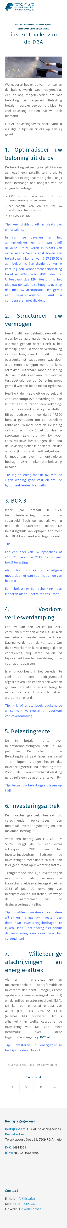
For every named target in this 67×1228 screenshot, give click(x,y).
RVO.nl (45, 1037)
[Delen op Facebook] (12, 1087)
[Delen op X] (27, 1087)
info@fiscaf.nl (26, 1198)
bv (16, 24)
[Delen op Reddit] (55, 1087)
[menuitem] (60, 7)
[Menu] (60, 7)
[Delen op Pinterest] (41, 1087)
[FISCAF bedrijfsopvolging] (28, 7)
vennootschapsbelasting (33, 28)
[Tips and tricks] (33, 67)
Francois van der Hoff (47, 1065)
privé (48, 24)
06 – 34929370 (27, 1204)
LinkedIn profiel (30, 1209)
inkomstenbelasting (31, 24)
